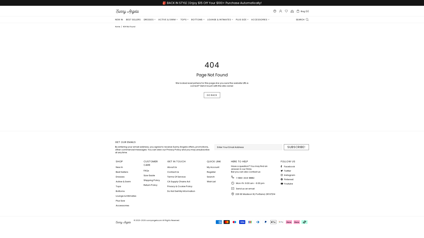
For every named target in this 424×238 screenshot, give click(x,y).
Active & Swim (123, 181)
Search (211, 176)
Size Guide (149, 175)
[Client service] (274, 11)
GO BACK (212, 95)
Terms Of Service (176, 176)
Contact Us (173, 172)
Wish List (211, 181)
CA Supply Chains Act (178, 181)
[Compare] (292, 11)
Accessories (122, 205)
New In (119, 167)
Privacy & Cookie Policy (179, 186)
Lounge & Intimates (126, 196)
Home (117, 26)
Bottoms (120, 191)
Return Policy (150, 185)
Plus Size (120, 200)
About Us (172, 167)
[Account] (280, 11)
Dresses (120, 176)
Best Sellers (122, 172)
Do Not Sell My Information (181, 191)
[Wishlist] (286, 11)
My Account (213, 167)
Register (211, 172)
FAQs (146, 170)
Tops (118, 186)
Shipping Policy (152, 180)
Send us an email (245, 188)
